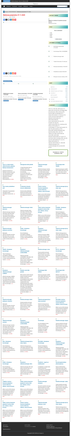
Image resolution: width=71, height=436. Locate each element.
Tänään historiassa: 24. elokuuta (17, 1)
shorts (56, 135)
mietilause (63, 124)
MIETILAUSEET (54, 95)
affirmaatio (61, 108)
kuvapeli (51, 122)
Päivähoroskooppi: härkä (26, 299)
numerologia (52, 127)
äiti (49, 147)
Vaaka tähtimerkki (53, 141)
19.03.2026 (6, 96)
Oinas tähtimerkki (62, 127)
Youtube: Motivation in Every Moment (54, 427)
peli (50, 129)
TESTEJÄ (52, 99)
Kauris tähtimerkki (53, 121)
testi (65, 138)
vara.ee (34, 426)
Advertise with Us (6, 429)
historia (51, 113)
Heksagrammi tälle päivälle (26, 164)
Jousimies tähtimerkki (57, 116)
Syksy (51, 37)
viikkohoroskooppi (53, 144)
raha (60, 132)
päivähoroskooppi (59, 130)
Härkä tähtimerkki (53, 115)
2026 (55, 108)
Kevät (51, 34)
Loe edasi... (12, 179)
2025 (50, 108)
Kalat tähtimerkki (53, 119)
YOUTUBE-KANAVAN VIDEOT (57, 101)
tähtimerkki (56, 139)
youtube (62, 146)
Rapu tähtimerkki (59, 133)
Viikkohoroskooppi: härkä (26, 207)
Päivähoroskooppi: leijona (62, 320)
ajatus (50, 110)
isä (49, 116)
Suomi (63, 136)
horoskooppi (59, 113)
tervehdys (19, 76)
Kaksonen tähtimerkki (54, 118)
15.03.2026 (20, 95)
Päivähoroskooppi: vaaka (62, 381)
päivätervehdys (15, 76)
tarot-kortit (52, 138)
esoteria (61, 112)
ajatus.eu (52, 87)
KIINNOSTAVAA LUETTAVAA (57, 91)
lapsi (56, 122)
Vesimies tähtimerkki (54, 142)
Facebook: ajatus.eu (50, 426)
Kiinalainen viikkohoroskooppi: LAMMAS (7, 272)
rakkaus (51, 133)
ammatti (56, 110)
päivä (11, 76)
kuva (62, 121)
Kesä (51, 35)
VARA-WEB (10, 96)
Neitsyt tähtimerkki (53, 125)
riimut (50, 135)
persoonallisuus (57, 129)
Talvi (51, 32)
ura (62, 139)
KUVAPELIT (53, 93)
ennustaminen (53, 112)
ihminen (62, 115)
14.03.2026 (35, 96)
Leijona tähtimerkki (53, 124)
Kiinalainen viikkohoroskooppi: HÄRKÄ (42, 230)
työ (50, 139)
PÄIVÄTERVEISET (6, 76)
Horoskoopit (41, 320)
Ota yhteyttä (5, 426)
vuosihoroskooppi (53, 146)
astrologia (63, 110)
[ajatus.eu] (4, 6)
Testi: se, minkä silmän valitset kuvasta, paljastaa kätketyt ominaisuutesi (8, 166)
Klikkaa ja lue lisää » (52, 23)
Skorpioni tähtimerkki (54, 136)
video (63, 142)
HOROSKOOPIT (54, 89)
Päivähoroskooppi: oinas (44, 249)
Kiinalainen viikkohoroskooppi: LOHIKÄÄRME (24, 251)
